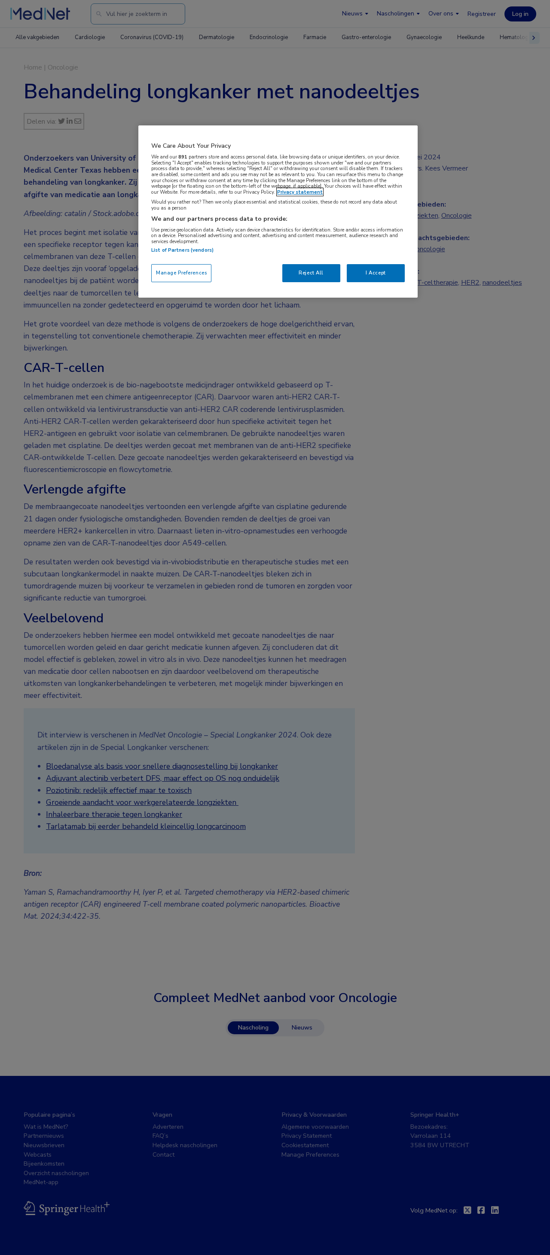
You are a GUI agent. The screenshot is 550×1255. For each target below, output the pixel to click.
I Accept (376, 272)
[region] (278, 211)
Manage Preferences (181, 272)
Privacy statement (300, 192)
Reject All (311, 272)
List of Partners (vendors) (182, 250)
